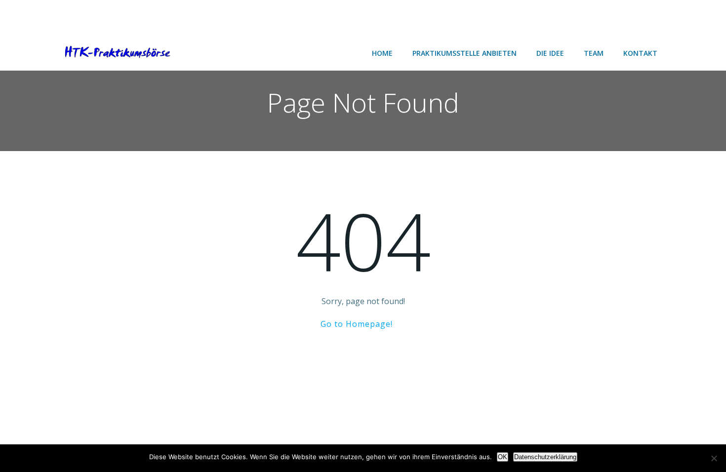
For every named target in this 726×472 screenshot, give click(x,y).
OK (502, 457)
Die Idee (550, 53)
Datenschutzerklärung (545, 457)
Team (594, 53)
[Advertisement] (79, 16)
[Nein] (714, 458)
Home (382, 53)
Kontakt (640, 53)
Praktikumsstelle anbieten (464, 53)
